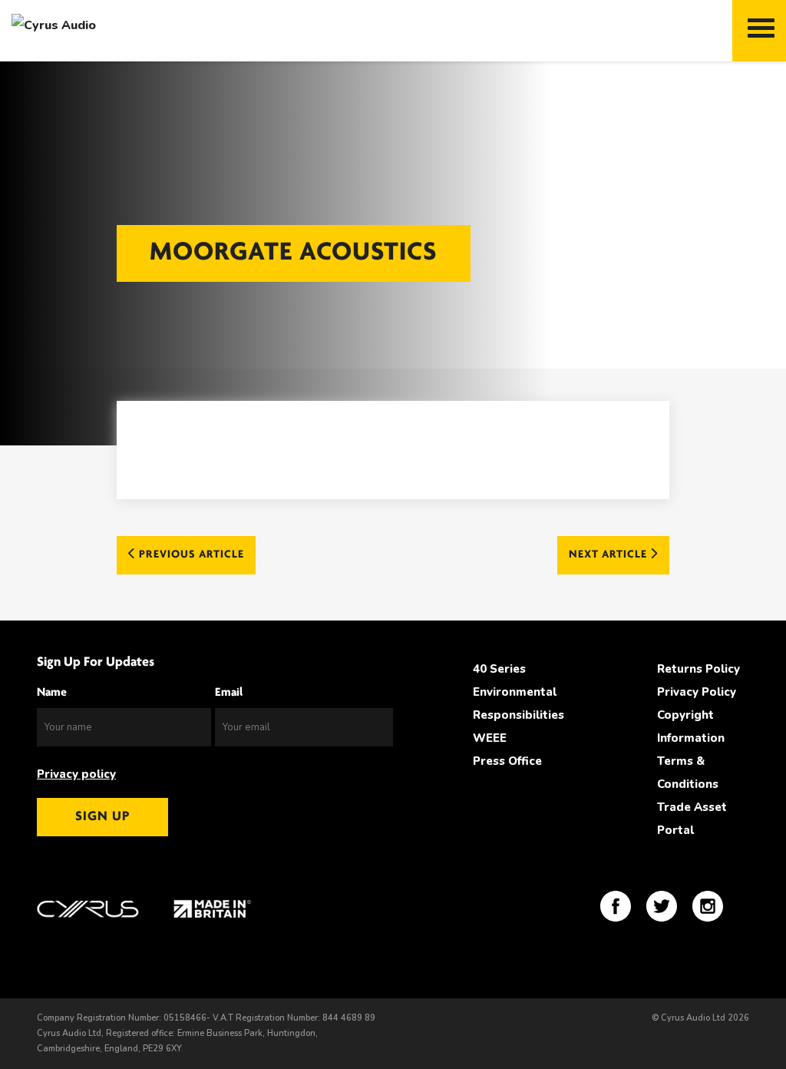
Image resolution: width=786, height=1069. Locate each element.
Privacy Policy (696, 692)
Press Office (507, 761)
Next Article (609, 555)
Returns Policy (698, 669)
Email (229, 693)
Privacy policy (76, 774)
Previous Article (190, 555)
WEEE (490, 738)
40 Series (499, 669)
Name (52, 693)
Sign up (102, 817)
